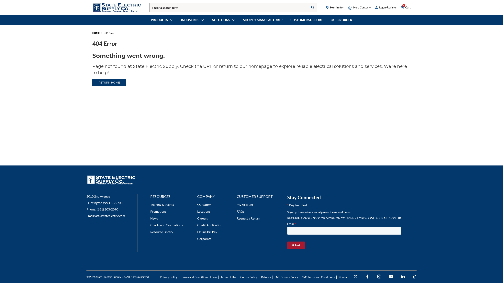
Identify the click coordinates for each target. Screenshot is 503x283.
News (154, 218)
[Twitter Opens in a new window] (356, 276)
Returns (266, 277)
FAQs (240, 211)
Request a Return (248, 218)
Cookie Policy (248, 277)
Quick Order (341, 20)
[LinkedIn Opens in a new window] (403, 276)
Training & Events (162, 204)
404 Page (109, 32)
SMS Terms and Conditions (318, 277)
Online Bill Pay (207, 232)
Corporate (204, 239)
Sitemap (343, 277)
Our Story (204, 204)
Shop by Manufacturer (263, 20)
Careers (202, 218)
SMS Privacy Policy (286, 277)
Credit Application (209, 225)
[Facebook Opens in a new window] (367, 276)
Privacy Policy (168, 277)
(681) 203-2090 (107, 209)
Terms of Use (228, 277)
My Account (245, 204)
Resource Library (161, 232)
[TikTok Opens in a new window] (415, 276)
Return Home (109, 82)
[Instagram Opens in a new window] (379, 276)
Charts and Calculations (166, 225)
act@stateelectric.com (110, 216)
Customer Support (306, 20)
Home (96, 32)
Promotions (158, 211)
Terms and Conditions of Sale (199, 277)
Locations (203, 211)
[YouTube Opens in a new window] (391, 276)
